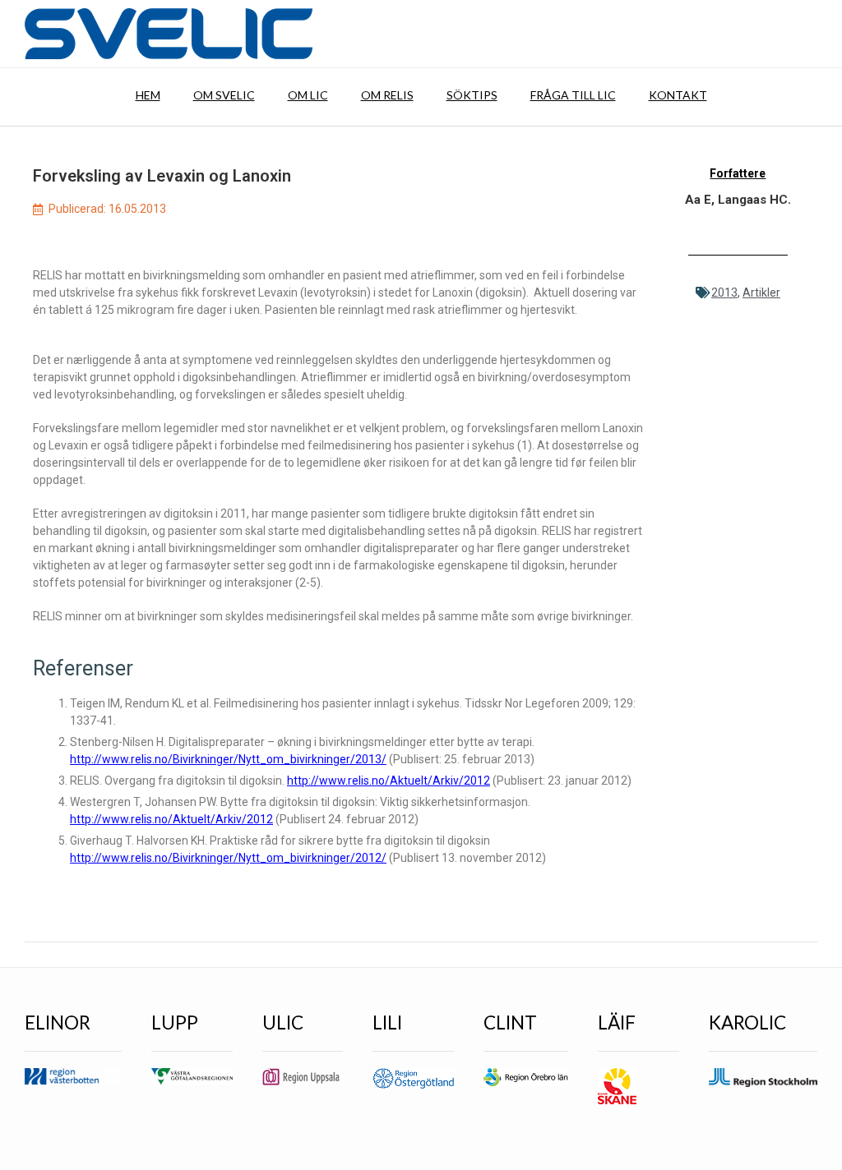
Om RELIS (387, 95)
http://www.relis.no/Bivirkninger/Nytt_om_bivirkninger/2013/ (228, 759)
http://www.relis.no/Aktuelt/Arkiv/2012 (388, 780)
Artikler (761, 292)
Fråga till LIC (573, 95)
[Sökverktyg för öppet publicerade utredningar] (168, 33)
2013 (724, 292)
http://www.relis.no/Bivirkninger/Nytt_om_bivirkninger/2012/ (228, 857)
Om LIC (308, 95)
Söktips (471, 95)
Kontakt (678, 95)
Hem (148, 95)
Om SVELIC (224, 95)
